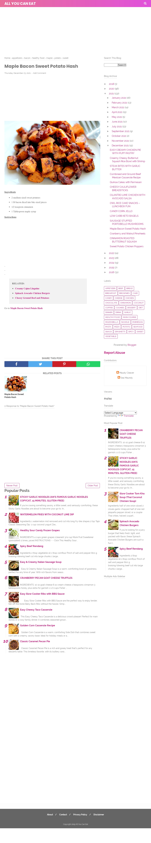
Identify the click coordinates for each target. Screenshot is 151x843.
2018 (112, 84)
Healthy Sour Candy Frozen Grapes (40, 530)
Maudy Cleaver (126, 372)
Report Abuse (114, 353)
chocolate (111, 303)
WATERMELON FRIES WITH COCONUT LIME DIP (47, 514)
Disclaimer (98, 814)
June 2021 (117, 121)
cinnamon (125, 303)
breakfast (110, 293)
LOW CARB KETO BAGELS (124, 216)
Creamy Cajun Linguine (27, 288)
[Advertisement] (75, 31)
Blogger (132, 344)
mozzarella (111, 322)
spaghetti (120, 332)
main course (129, 317)
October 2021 (119, 136)
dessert (131, 308)
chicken (129, 298)
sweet (140, 332)
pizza (117, 327)
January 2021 (119, 97)
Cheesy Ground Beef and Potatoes (32, 297)
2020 (112, 88)
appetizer (110, 288)
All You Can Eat (20, 3)
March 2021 (118, 107)
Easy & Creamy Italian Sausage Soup (40, 562)
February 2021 (120, 102)
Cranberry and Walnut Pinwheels (127, 233)
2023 (112, 258)
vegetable (110, 336)
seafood (137, 327)
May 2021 (117, 117)
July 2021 (117, 126)
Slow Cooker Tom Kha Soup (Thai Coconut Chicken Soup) (132, 497)
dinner (108, 312)
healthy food (112, 317)
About (50, 814)
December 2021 (120, 145)
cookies (120, 308)
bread (129, 288)
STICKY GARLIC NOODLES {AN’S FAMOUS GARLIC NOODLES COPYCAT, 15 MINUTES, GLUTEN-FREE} (123, 466)
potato (126, 327)
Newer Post (12, 485)
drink (118, 312)
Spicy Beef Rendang (31, 546)
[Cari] (145, 3)
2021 (111, 93)
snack (108, 332)
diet (141, 308)
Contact (63, 814)
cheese (118, 298)
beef (120, 288)
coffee (109, 308)
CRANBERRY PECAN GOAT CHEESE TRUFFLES (46, 578)
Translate (129, 415)
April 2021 (117, 112)
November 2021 (121, 140)
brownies (124, 293)
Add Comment (39, 73)
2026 (112, 272)
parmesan (137, 322)
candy (108, 298)
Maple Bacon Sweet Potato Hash (14, 395)
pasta (108, 327)
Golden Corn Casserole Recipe (37, 625)
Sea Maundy (127, 377)
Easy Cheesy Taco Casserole (36, 609)
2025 (112, 267)
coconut (139, 303)
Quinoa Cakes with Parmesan (126, 182)
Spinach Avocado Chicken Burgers (32, 293)
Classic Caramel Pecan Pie (35, 641)
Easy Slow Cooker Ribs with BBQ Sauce (42, 593)
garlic (127, 312)
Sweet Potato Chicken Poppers (126, 246)
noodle (125, 322)
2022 (112, 253)
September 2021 (121, 131)
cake (135, 293)
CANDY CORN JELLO (121, 211)
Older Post (93, 485)
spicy (131, 332)
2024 (112, 262)
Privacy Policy (80, 814)
